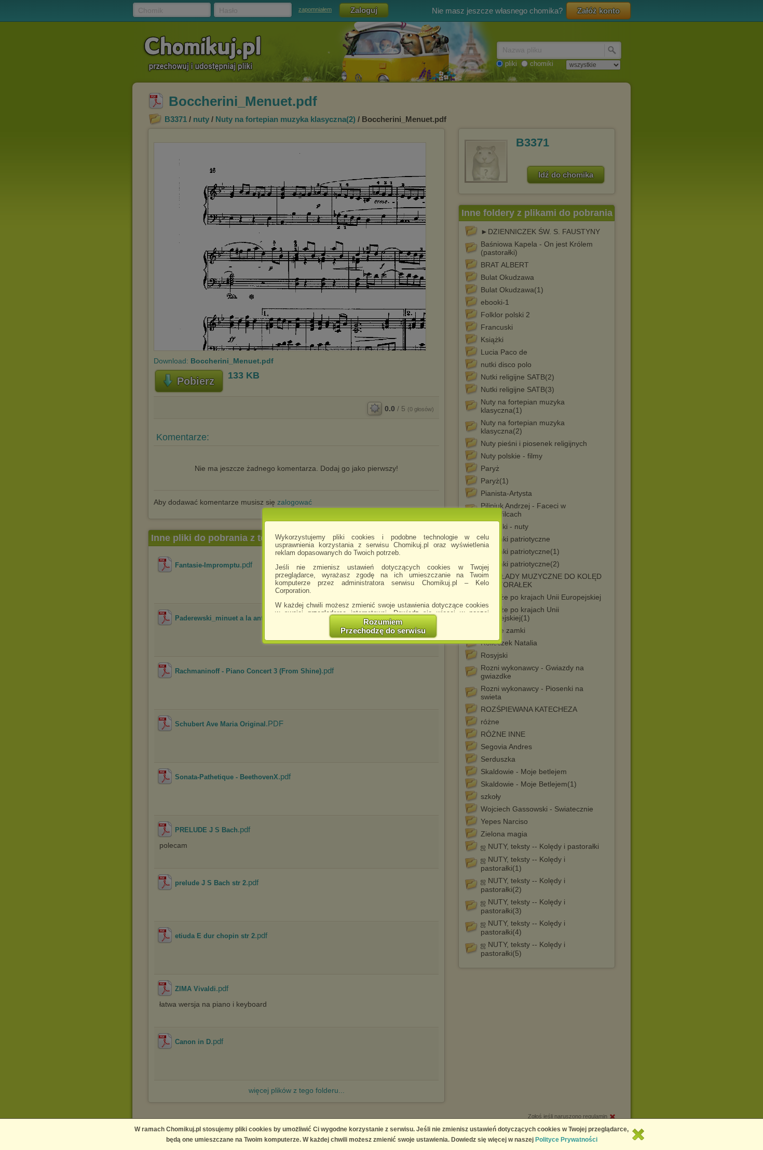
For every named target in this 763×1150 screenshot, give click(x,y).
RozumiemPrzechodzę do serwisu (383, 626)
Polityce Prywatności (566, 1139)
